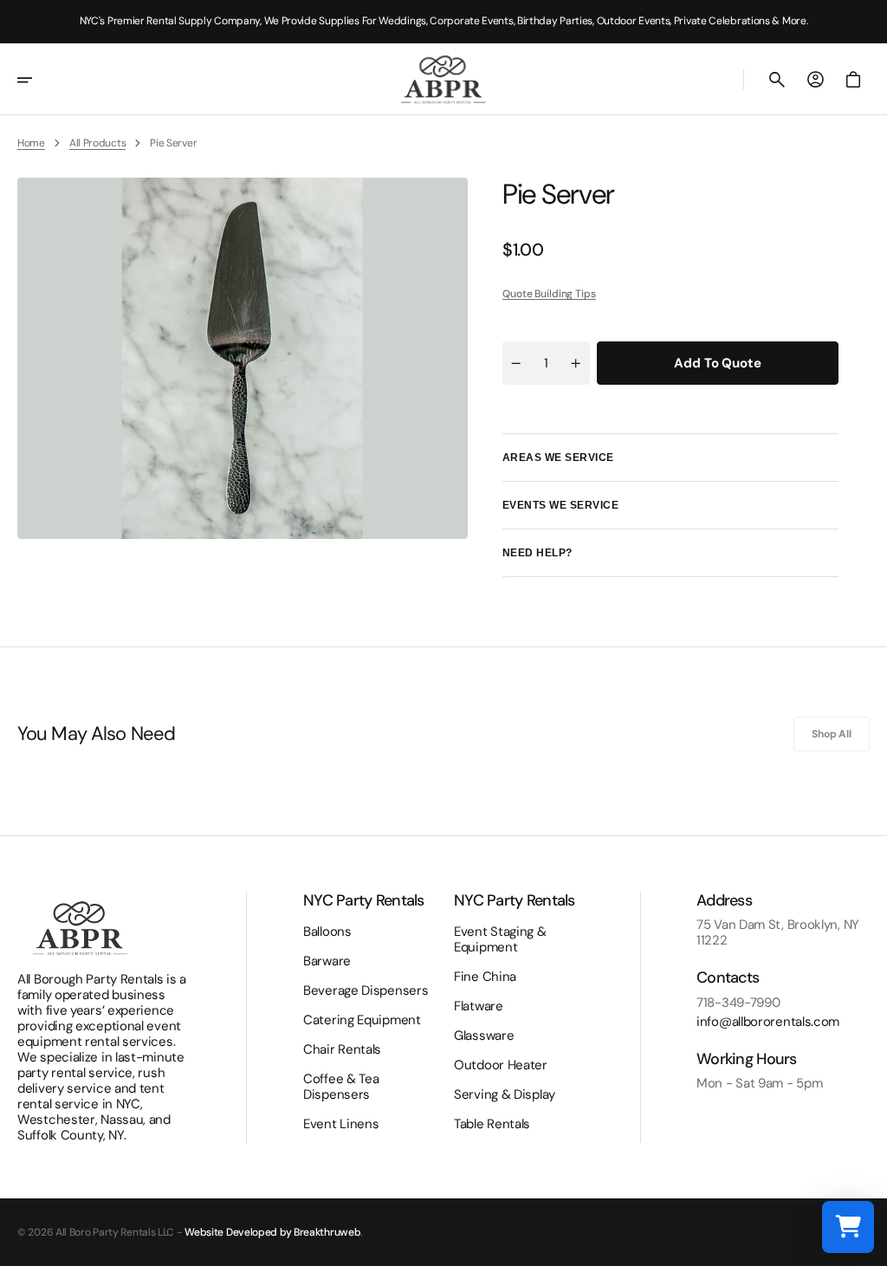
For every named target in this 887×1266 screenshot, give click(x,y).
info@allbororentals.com (767, 1021)
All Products (97, 143)
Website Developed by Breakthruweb (272, 1232)
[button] (36, 80)
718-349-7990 (738, 1002)
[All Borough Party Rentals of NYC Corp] (443, 79)
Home (31, 143)
